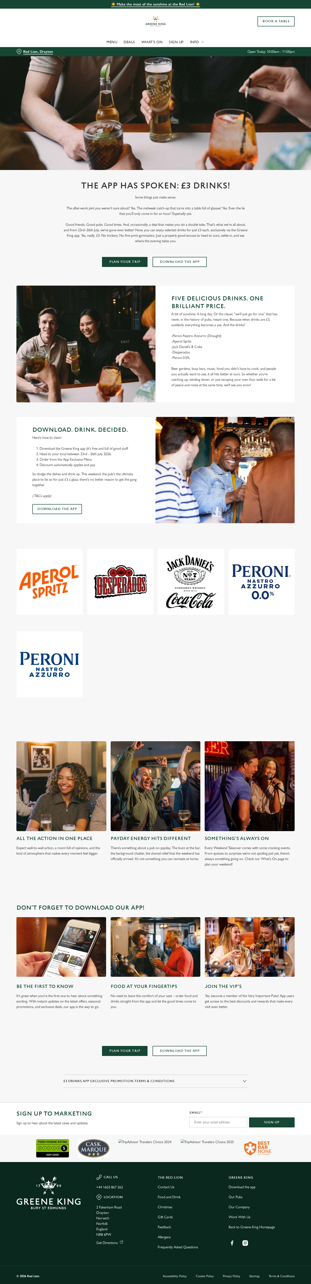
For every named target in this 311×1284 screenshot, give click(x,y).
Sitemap (254, 1276)
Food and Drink (169, 1197)
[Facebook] (232, 1243)
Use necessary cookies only (273, 27)
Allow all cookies (273, 12)
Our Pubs (235, 1197)
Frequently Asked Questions (178, 1247)
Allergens (164, 1237)
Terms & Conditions (282, 1276)
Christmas (165, 1207)
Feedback (164, 1227)
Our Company (239, 1207)
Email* (195, 1113)
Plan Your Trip (124, 262)
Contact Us (166, 1187)
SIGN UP (272, 1122)
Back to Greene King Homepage (252, 1227)
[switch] (130, 51)
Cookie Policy (205, 1276)
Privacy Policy (231, 1276)
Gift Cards (165, 1217)
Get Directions (107, 1243)
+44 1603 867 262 (109, 1187)
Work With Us (239, 1217)
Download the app (57, 509)
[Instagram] (245, 1243)
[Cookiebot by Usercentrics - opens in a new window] (29, 51)
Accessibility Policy (175, 1276)
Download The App (179, 262)
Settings (233, 51)
